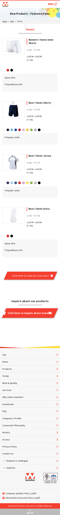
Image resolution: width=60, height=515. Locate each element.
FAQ (4, 411)
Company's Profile (11, 418)
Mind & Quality (9, 382)
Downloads (8, 404)
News (5, 361)
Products (7, 368)
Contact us (8, 453)
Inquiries (10, 467)
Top (4, 354)
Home (4, 21)
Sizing (5, 375)
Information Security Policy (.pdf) (23, 497)
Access (6, 439)
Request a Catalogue (17, 460)
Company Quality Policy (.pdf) (21, 493)
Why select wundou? (13, 397)
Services (7, 390)
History (6, 432)
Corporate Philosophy (13, 425)
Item (12, 21)
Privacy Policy (9, 446)
